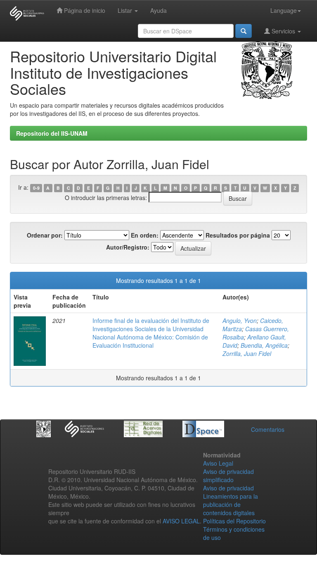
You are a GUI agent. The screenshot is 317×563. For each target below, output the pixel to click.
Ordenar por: (45, 235)
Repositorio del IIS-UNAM (52, 133)
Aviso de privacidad (228, 488)
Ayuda (158, 10)
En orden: (144, 235)
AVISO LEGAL (181, 521)
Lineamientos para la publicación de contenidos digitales (230, 504)
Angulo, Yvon (239, 320)
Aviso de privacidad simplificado (228, 475)
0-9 (36, 188)
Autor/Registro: (127, 247)
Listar (126, 10)
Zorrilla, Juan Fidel (246, 353)
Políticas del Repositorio (234, 521)
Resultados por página (238, 235)
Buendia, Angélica (264, 345)
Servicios (283, 31)
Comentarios (267, 429)
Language (283, 10)
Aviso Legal (218, 463)
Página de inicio (83, 10)
